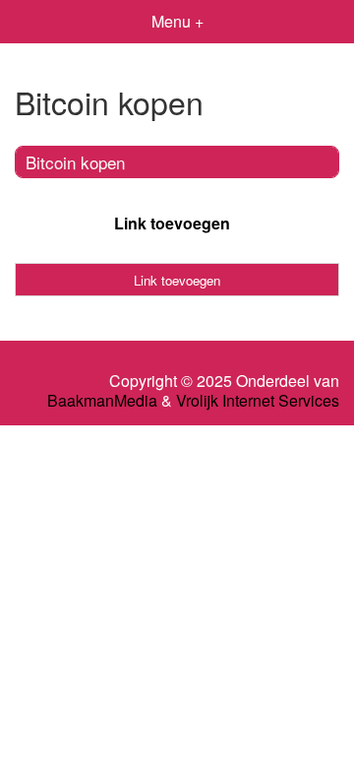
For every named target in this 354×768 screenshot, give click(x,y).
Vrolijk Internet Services (257, 401)
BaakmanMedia (102, 401)
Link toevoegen (172, 223)
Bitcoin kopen (75, 162)
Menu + (177, 21)
